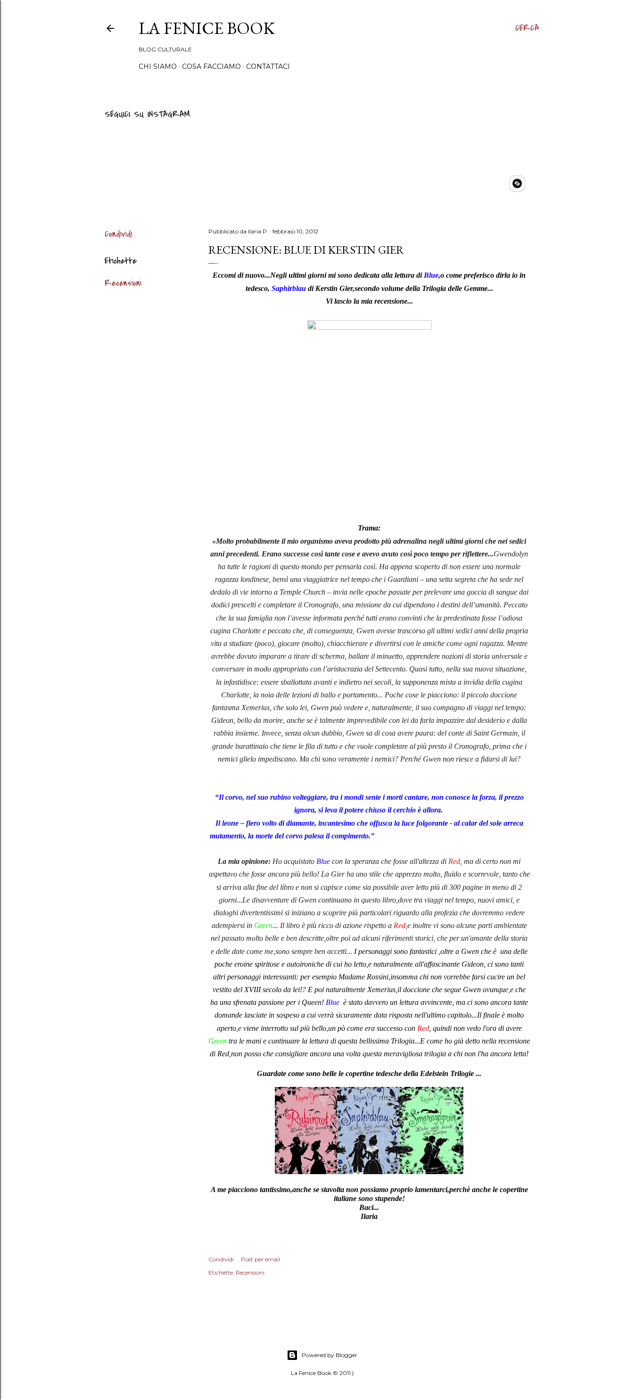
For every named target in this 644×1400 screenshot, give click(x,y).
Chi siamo (158, 66)
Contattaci (268, 66)
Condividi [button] (118, 234)
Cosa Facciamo (211, 66)
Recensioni (123, 283)
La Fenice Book (207, 28)
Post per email (260, 1259)
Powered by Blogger (329, 1355)
